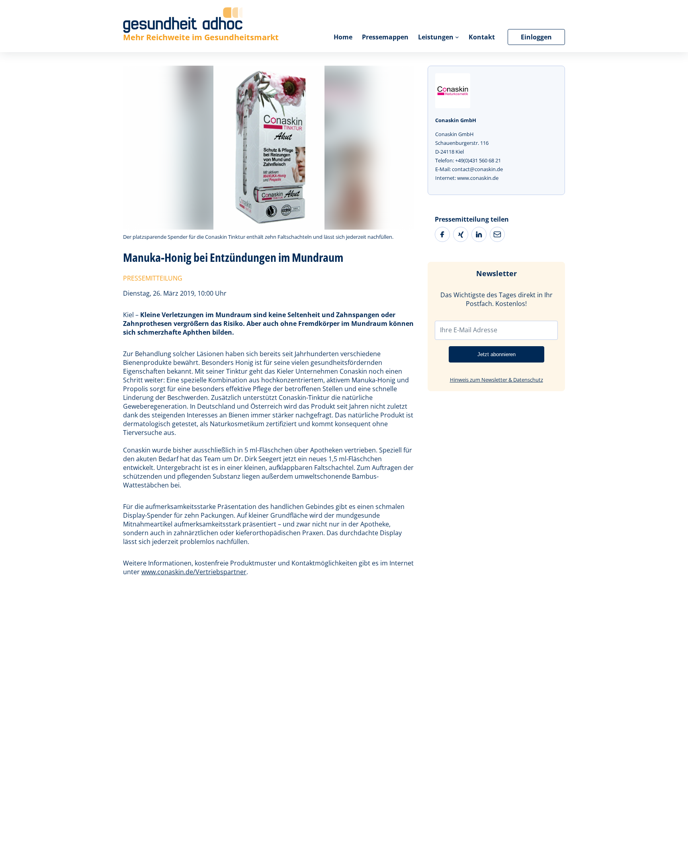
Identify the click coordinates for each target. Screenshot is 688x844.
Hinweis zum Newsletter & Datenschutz (496, 379)
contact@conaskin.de (477, 169)
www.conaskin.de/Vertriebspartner (193, 571)
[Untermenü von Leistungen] (457, 37)
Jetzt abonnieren (496, 354)
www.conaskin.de (477, 177)
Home (343, 37)
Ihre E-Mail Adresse (468, 330)
